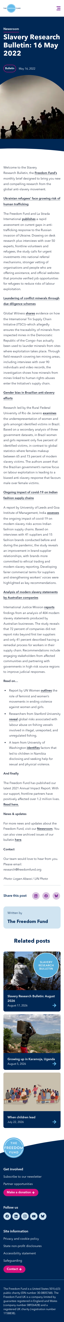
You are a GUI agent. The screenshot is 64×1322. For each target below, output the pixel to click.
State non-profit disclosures (22, 1246)
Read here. (11, 804)
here (18, 839)
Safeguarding (12, 1260)
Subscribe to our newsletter (22, 1176)
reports (49, 607)
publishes (28, 219)
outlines (46, 690)
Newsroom (45, 828)
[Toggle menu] (58, 8)
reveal (13, 719)
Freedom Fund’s (46, 173)
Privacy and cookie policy (21, 1239)
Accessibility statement (19, 1253)
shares (30, 313)
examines (49, 413)
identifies (33, 748)
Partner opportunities (18, 1184)
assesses (53, 513)
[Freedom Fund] (11, 8)
